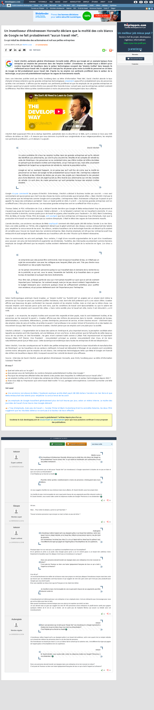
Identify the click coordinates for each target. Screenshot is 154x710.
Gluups (16, 506)
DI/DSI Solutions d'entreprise (22, 5)
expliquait (53, 224)
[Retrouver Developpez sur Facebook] (152, 9)
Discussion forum (136, 59)
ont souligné (51, 216)
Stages (113, 8)
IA (41, 5)
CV (47, 8)
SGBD (92, 5)
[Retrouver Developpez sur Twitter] (149, 9)
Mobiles (105, 5)
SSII (74, 8)
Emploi (86, 2)
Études (94, 2)
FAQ (51, 2)
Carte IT (106, 8)
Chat (65, 2)
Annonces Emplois (96, 8)
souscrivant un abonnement (52, 420)
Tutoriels (42, 2)
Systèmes (113, 5)
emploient (69, 81)
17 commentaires (41, 45)
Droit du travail (83, 8)
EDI (73, 5)
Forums (32, 2)
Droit (102, 2)
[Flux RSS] (147, 9)
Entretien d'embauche (57, 8)
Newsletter (75, 2)
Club (110, 2)
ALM (45, 5)
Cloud (36, 5)
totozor (16, 452)
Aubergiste (17, 619)
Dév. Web (67, 5)
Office (98, 5)
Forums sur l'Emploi (37, 8)
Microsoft (53, 5)
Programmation (82, 5)
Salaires (68, 8)
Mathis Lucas (27, 45)
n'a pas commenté (20, 194)
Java (59, 5)
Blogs (57, 2)
